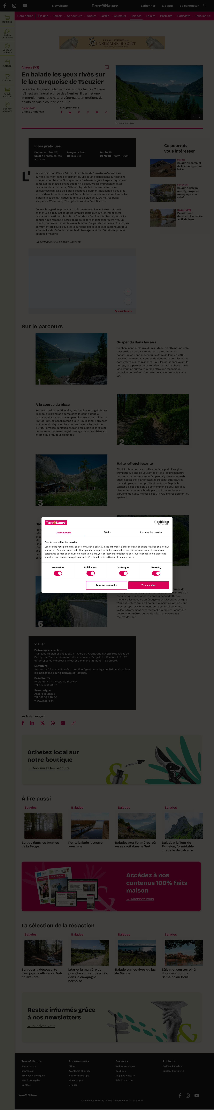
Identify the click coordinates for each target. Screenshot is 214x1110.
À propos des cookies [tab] (150, 532)
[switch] (90, 573)
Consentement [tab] (63, 532)
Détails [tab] (107, 532)
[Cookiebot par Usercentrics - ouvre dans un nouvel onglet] (156, 522)
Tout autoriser (149, 585)
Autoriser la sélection (106, 585)
